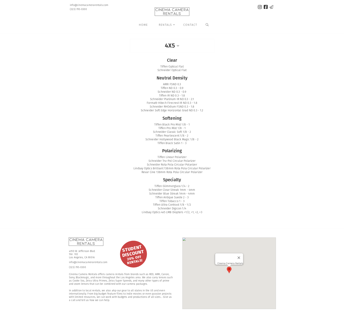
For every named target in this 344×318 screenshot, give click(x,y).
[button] (229, 270)
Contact (190, 25)
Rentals (167, 25)
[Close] (239, 257)
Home (143, 25)
